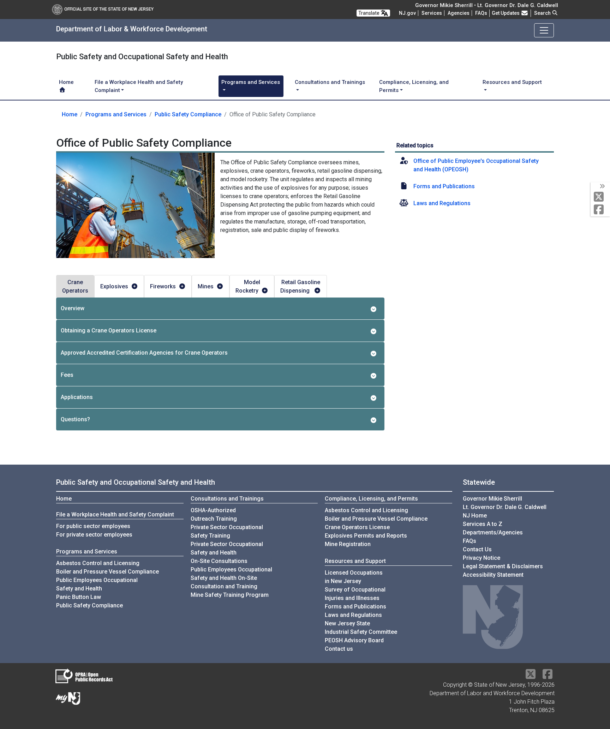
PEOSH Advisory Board (354, 640)
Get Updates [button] (506, 13)
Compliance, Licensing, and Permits (371, 498)
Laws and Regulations (442, 203)
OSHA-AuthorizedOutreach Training (214, 514)
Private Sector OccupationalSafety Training (227, 531)
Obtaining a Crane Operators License (108, 330)
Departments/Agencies (493, 532)
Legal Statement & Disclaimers (503, 566)
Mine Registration (348, 544)
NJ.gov (407, 13)
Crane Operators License (357, 527)
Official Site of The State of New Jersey (109, 9)
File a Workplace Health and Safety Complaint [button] (139, 86)
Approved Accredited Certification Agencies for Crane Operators (144, 352)
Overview (72, 308)
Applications (77, 397)
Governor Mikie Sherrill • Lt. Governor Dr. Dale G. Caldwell (486, 5)
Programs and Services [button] (250, 82)
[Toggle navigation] (544, 30)
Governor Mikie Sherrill (492, 498)
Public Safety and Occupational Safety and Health (135, 482)
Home (66, 82)
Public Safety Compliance (188, 114)
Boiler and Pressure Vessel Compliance (107, 571)
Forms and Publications (444, 186)
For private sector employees (94, 534)
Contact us (339, 648)
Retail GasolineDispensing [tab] (300, 286)
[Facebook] (600, 210)
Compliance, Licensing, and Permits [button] (414, 86)
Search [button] (543, 13)
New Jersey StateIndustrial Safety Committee (361, 627)
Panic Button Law (78, 597)
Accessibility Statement (493, 574)
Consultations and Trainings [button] (330, 82)
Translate (369, 13)
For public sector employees (93, 526)
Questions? (75, 419)
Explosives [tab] (114, 286)
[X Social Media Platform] (600, 197)
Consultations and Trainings (227, 498)
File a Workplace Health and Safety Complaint (115, 514)
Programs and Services (115, 114)
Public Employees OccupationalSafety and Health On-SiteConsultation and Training (231, 578)
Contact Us (477, 549)
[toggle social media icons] (601, 186)
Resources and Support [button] (512, 82)
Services (431, 13)
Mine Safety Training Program (230, 595)
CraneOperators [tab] (75, 286)
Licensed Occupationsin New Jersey (354, 576)
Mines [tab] (206, 286)
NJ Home (475, 515)
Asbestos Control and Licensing (97, 563)
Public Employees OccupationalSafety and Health (97, 584)
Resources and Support (355, 561)
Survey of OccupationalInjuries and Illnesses (355, 593)
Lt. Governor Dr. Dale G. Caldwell (504, 507)
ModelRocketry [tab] (247, 286)
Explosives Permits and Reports (366, 535)
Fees (67, 375)
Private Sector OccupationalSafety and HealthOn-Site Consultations (227, 552)
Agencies (459, 13)
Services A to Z (482, 524)
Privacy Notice (481, 558)
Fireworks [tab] (163, 286)
